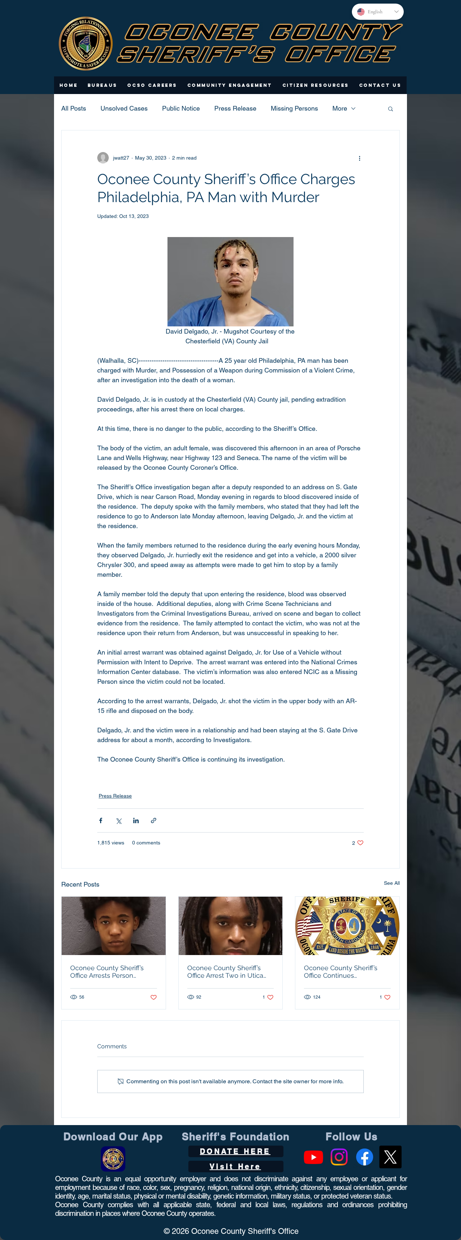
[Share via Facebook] (100, 820)
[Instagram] (339, 1157)
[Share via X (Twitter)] (118, 820)
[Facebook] (364, 1157)
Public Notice (181, 108)
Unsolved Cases (124, 108)
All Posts (73, 108)
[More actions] (359, 157)
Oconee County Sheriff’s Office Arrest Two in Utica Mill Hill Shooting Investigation (225, 971)
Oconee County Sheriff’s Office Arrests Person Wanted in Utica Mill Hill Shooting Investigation (107, 971)
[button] (102, 85)
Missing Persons (294, 108)
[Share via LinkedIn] (136, 820)
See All (392, 883)
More (339, 108)
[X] (390, 1157)
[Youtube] (313, 1157)
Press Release (235, 108)
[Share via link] (153, 820)
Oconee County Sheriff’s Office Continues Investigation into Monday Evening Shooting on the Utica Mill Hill (343, 971)
